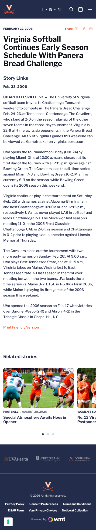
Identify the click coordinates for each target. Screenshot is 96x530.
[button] (43, 434)
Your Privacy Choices (43, 510)
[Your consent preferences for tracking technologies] (8, 521)
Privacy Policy (14, 504)
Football (11, 411)
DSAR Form (16, 510)
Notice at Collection (75, 510)
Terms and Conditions (77, 504)
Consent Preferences (43, 504)
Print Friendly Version (21, 327)
